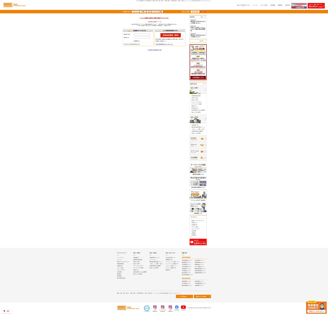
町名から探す (195, 100)
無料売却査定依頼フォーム (198, 127)
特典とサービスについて (198, 220)
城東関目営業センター (200, 268)
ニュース (255, 5)
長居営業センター (186, 268)
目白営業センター (186, 283)
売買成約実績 (120, 263)
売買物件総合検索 (196, 95)
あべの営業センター (200, 266)
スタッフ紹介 (264, 5)
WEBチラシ (194, 106)
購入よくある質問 (196, 112)
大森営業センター (199, 285)
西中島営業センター (187, 260)
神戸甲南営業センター (187, 274)
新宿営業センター (186, 281)
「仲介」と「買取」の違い (198, 129)
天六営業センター (199, 260)
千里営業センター (186, 270)
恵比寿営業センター (187, 285)
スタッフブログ (195, 228)
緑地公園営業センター (200, 270)
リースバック (152, 259)
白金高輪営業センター (200, 283)
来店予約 (287, 5)
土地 (149, 11)
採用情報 (194, 235)
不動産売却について (154, 257)
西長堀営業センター (200, 262)
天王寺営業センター (187, 266)
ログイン (203, 11)
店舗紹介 (280, 5)
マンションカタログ (197, 102)
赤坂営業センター (199, 281)
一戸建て (143, 11)
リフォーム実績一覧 (171, 267)
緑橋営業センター (199, 264)
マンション (135, 11)
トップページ (120, 257)
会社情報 (272, 5)
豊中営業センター (186, 272)
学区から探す (195, 98)
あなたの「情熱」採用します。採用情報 (316, 6)
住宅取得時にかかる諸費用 (198, 110)
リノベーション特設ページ (172, 261)
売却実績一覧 (195, 125)
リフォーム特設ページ (171, 265)
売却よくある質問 (196, 133)
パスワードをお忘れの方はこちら (132, 44)
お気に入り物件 (185, 11)
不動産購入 (136, 257)
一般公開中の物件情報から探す (154, 50)
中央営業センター (186, 264)
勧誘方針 (168, 270)
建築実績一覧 (169, 259)
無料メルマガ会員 (201, 296)
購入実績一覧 (195, 108)
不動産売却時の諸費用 (197, 131)
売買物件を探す (127, 11)
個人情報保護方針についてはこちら (164, 44)
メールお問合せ (182, 296)
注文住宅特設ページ (171, 257)
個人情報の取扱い (121, 278)
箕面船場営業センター (200, 272)
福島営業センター (186, 262)
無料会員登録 (195, 11)
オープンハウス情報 (157, 11)
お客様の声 (194, 224)
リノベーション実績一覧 (172, 263)
